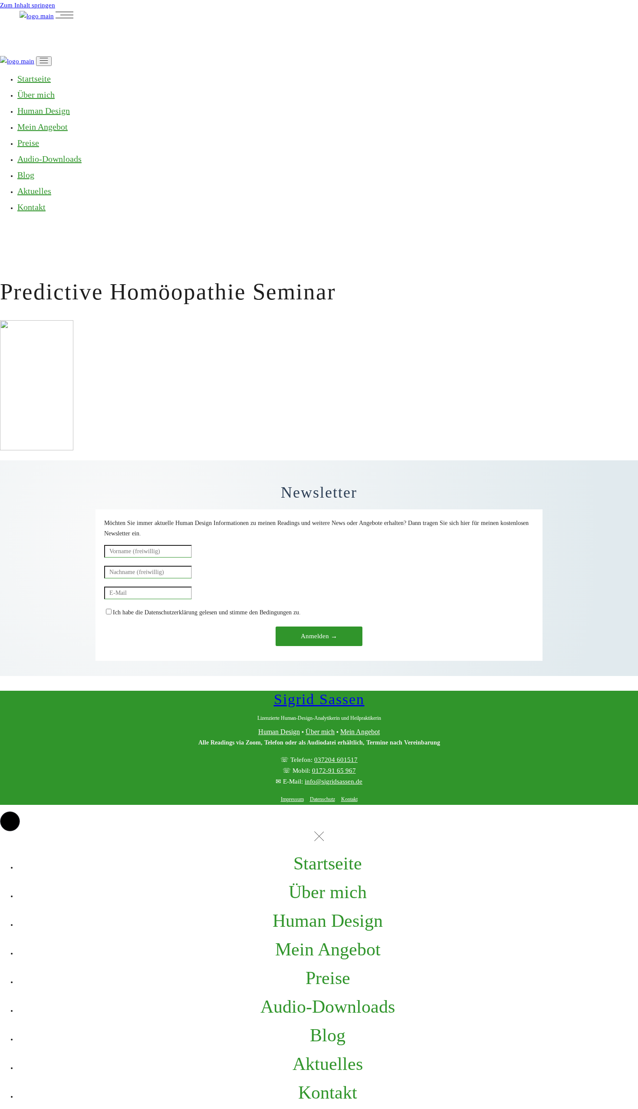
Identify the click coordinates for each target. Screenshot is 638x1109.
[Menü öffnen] (44, 61)
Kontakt (349, 799)
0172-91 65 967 (334, 770)
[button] (10, 821)
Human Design (279, 731)
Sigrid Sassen (319, 699)
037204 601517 (336, 759)
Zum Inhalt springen (27, 5)
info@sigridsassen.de (333, 781)
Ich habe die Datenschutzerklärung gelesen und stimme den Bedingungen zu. (207, 612)
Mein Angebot (360, 731)
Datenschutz (322, 799)
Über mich (320, 731)
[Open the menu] (64, 16)
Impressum (292, 799)
